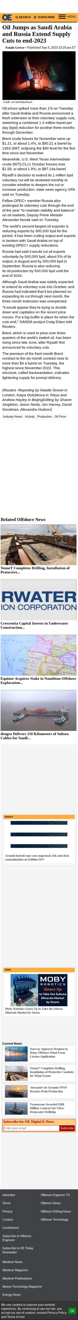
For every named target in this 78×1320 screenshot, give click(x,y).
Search (25, 17)
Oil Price (60, 416)
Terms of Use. (16, 1316)
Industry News (12, 416)
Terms (6, 1203)
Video (8, 970)
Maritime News (12, 1262)
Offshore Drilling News (56, 1211)
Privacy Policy (56, 1312)
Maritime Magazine (15, 1270)
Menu (71, 16)
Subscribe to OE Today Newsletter (17, 1250)
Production (44, 416)
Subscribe (46, 17)
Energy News (11, 1294)
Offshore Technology (54, 1219)
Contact (7, 1219)
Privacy (7, 1211)
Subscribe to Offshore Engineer (16, 1238)
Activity (30, 416)
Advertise (8, 1195)
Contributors (10, 1227)
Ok (72, 1310)
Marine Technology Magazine (22, 1286)
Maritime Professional (17, 1278)
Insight (9, 817)
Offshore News (51, 1203)
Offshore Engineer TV (55, 1195)
